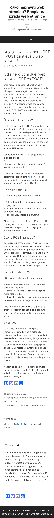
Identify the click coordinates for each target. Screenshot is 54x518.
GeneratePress (44, 514)
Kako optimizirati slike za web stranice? (26, 405)
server (34, 177)
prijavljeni (20, 424)
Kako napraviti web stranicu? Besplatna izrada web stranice (27, 11)
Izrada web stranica (17, 394)
